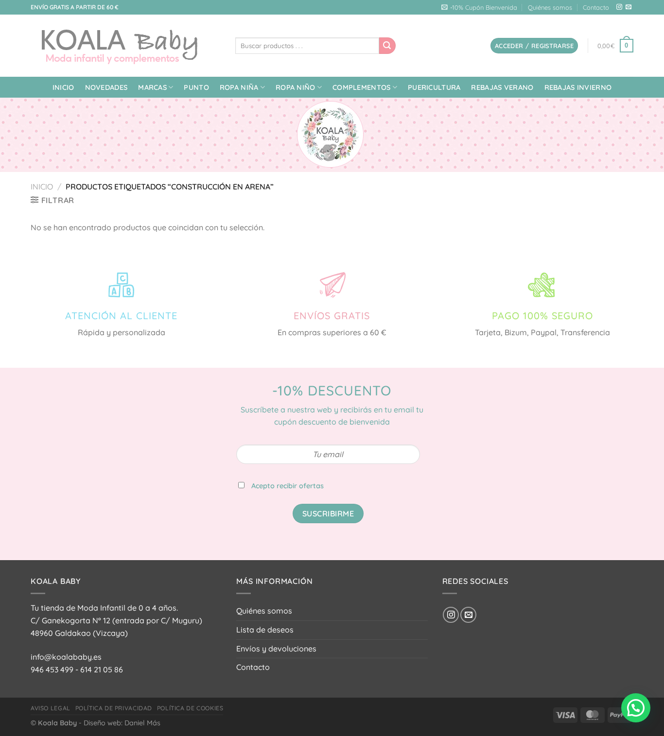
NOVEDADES (106, 87)
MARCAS (152, 87)
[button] (635, 707)
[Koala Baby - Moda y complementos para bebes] (126, 45)
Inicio (63, 87)
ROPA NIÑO (295, 87)
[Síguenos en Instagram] (619, 7)
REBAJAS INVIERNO (578, 87)
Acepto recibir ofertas (287, 485)
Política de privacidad (113, 708)
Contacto (596, 7)
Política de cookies (190, 708)
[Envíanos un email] (628, 7)
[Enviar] (387, 45)
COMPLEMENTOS (361, 87)
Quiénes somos (550, 7)
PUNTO (196, 87)
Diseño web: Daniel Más (122, 723)
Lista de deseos (265, 629)
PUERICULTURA (434, 87)
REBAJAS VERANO (502, 87)
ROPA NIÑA (239, 87)
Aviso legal (50, 708)
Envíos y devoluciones (276, 648)
